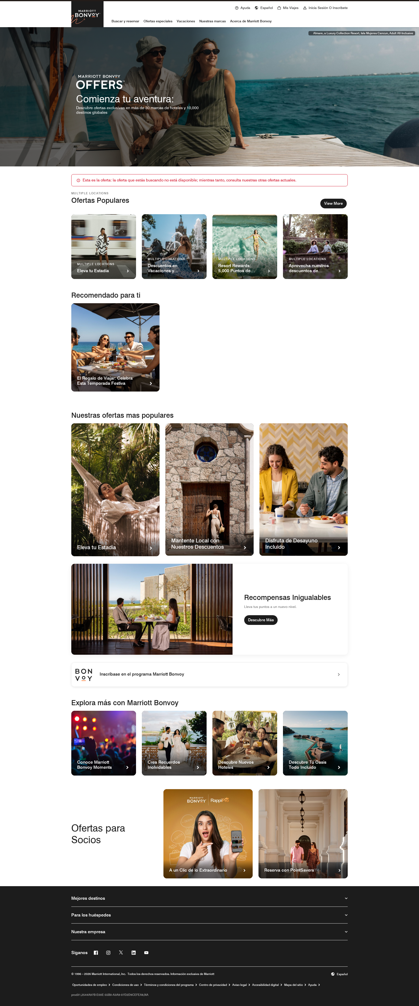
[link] (209, 675)
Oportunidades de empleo (89, 985)
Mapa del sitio (293, 985)
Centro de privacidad (213, 985)
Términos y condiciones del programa (169, 985)
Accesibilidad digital (265, 985)
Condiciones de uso (125, 985)
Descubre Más (261, 620)
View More (333, 203)
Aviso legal (239, 985)
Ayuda (312, 985)
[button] (263, 7)
